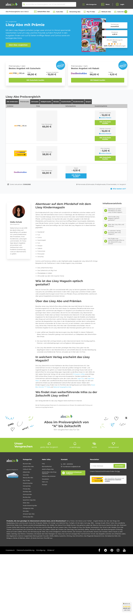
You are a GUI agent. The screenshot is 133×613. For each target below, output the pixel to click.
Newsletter (45, 479)
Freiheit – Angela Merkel (95, 521)
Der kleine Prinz (60, 525)
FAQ (43, 463)
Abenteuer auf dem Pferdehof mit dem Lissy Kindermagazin (115, 210)
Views (60, 534)
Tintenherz (30, 534)
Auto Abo (59, 12)
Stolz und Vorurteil (21, 523)
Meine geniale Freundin (41, 536)
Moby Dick (18, 525)
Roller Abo (26, 503)
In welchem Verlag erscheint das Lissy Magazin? (114, 232)
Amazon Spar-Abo (28, 514)
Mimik (25, 532)
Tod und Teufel (88, 532)
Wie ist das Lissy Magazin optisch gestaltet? (113, 218)
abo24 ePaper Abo (48, 469)
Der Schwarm (77, 532)
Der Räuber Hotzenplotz (91, 527)
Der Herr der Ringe (110, 521)
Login (122, 4)
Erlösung (119, 529)
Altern (28, 538)
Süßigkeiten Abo (28, 508)
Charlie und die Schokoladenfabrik (34, 525)
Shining (69, 536)
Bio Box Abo (27, 497)
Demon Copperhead (25, 536)
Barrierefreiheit (47, 466)
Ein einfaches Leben (119, 534)
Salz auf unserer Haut (60, 527)
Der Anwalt (38, 529)
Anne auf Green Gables (14, 532)
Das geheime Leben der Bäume (87, 525)
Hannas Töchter (67, 532)
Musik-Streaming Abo (30, 505)
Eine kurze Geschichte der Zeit (109, 525)
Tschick (96, 532)
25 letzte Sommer (37, 538)
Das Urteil (49, 532)
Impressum (10, 550)
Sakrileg (14, 534)
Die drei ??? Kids (44, 387)
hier (118, 471)
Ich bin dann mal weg (82, 523)
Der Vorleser (103, 532)
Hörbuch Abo (106, 12)
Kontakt (44, 484)
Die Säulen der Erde (41, 534)
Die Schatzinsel (17, 529)
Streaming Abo (74, 12)
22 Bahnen (21, 538)
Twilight (72, 523)
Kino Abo (26, 511)
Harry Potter (70, 521)
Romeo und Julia (26, 527)
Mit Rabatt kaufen (97, 80)
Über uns (45, 482)
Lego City (81, 378)
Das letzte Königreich (108, 529)
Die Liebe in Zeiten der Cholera (53, 529)
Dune (30, 523)
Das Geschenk (79, 529)
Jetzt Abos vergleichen (18, 45)
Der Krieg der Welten (40, 523)
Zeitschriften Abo (43, 11)
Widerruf (50, 550)
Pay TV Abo (91, 12)
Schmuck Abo (27, 494)
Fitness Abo (26, 489)
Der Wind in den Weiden (108, 527)
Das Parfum (22, 534)
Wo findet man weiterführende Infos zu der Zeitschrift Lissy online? (116, 241)
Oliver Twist (110, 523)
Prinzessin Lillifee (79, 374)
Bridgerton (57, 532)
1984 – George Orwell (98, 523)
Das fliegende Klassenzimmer (94, 536)
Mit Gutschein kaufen (35, 80)
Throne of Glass (95, 529)
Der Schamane (28, 529)
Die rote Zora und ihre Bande (42, 527)
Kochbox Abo (27, 491)
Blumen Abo (27, 463)
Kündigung (40, 550)
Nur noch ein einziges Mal (71, 534)
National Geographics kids (62, 387)
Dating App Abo (28, 516)
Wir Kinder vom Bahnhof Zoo (58, 523)
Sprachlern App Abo (29, 500)
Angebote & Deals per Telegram (74, 472)
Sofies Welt (16, 527)
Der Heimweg (69, 529)
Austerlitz (62, 536)
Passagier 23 (52, 534)
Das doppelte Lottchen (103, 534)
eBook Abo (26, 472)
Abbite (56, 536)
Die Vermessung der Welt (36, 532)
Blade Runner (71, 525)
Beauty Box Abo (28, 477)
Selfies (87, 529)
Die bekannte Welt (111, 536)
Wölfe (51, 536)
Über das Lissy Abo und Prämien (116, 225)
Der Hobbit (50, 525)
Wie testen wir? (119, 189)
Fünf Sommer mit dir (88, 534)
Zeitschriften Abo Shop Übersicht (49, 472)
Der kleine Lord (80, 521)
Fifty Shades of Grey (75, 527)
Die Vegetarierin (12, 536)
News (108, 4)
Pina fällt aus (48, 538)
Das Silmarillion (77, 536)
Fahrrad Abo (27, 486)
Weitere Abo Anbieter (49, 476)
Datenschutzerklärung (25, 550)
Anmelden (119, 466)
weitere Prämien (106, 117)
